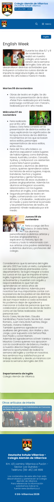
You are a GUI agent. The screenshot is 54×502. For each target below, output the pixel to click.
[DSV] (4, 24)
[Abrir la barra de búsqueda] (36, 24)
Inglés (46, 36)
